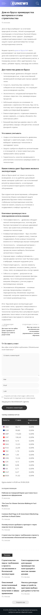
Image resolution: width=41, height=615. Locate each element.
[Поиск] (37, 3)
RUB (16, 482)
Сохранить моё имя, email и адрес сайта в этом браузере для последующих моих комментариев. (19, 397)
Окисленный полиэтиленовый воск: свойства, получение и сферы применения (10, 587)
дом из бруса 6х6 (21, 50)
